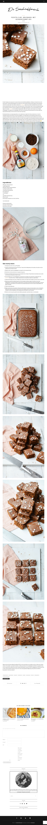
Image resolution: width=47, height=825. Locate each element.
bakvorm (7, 277)
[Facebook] (20, 803)
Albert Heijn (5, 675)
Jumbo (24, 675)
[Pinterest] (24, 803)
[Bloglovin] (26, 803)
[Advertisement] (23, 92)
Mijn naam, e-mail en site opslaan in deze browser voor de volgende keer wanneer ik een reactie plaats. (20, 754)
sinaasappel (37, 675)
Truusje (38, 683)
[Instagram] (22, 803)
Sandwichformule (19, 822)
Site (3, 744)
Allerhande (11, 675)
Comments (9, 683)
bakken (15, 675)
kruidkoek (28, 675)
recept (11, 108)
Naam (4, 739)
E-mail (4, 742)
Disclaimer (33, 822)
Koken (23, 15)
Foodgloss (23, 104)
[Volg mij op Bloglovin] (6, 678)
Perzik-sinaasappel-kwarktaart (23, 718)
